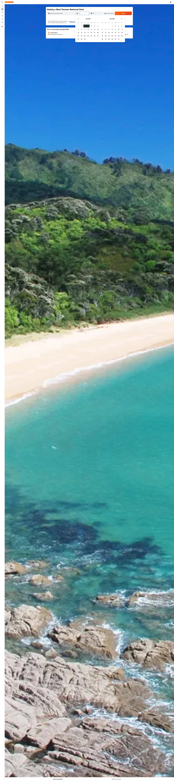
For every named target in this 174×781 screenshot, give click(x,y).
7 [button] (78, 29)
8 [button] (81, 29)
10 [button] (88, 29)
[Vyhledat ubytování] (2, 9)
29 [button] (81, 39)
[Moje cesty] (2, 22)
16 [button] (84, 32)
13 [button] (97, 29)
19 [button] (94, 32)
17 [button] (88, 32)
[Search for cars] (2, 12)
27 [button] (97, 35)
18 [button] (91, 32)
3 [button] (118, 26)
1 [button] (81, 26)
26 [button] (94, 35)
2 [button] (115, 26)
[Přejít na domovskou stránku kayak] (9, 2)
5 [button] (94, 26)
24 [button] (88, 35)
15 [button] (81, 32)
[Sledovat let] (2, 18)
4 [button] (91, 26)
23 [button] (84, 35)
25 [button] (91, 35)
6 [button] (105, 29)
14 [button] (78, 32)
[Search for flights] (2, 6)
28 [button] (78, 39)
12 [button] (94, 29)
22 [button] (81, 35)
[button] (2, 2)
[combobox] (62, 13)
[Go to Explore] (2, 15)
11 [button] (91, 29)
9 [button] (115, 29)
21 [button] (78, 35)
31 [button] (118, 39)
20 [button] (98, 32)
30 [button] (85, 39)
